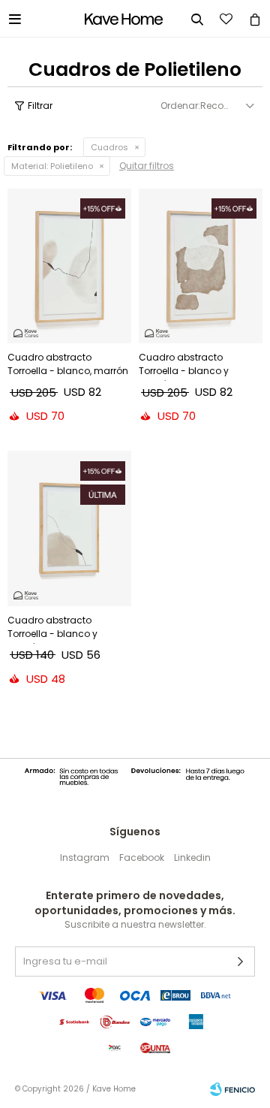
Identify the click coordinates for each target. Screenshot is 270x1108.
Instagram (85, 857)
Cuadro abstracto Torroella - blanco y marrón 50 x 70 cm (53, 629)
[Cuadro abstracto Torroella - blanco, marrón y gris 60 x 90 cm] (69, 266)
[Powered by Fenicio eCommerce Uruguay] (232, 1089)
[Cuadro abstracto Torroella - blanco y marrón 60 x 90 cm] (200, 266)
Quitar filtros (146, 165)
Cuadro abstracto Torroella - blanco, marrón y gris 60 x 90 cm (68, 366)
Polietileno (52, 166)
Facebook (141, 857)
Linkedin (192, 857)
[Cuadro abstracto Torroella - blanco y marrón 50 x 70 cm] (69, 528)
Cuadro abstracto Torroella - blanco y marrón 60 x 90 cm (184, 366)
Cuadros (109, 147)
